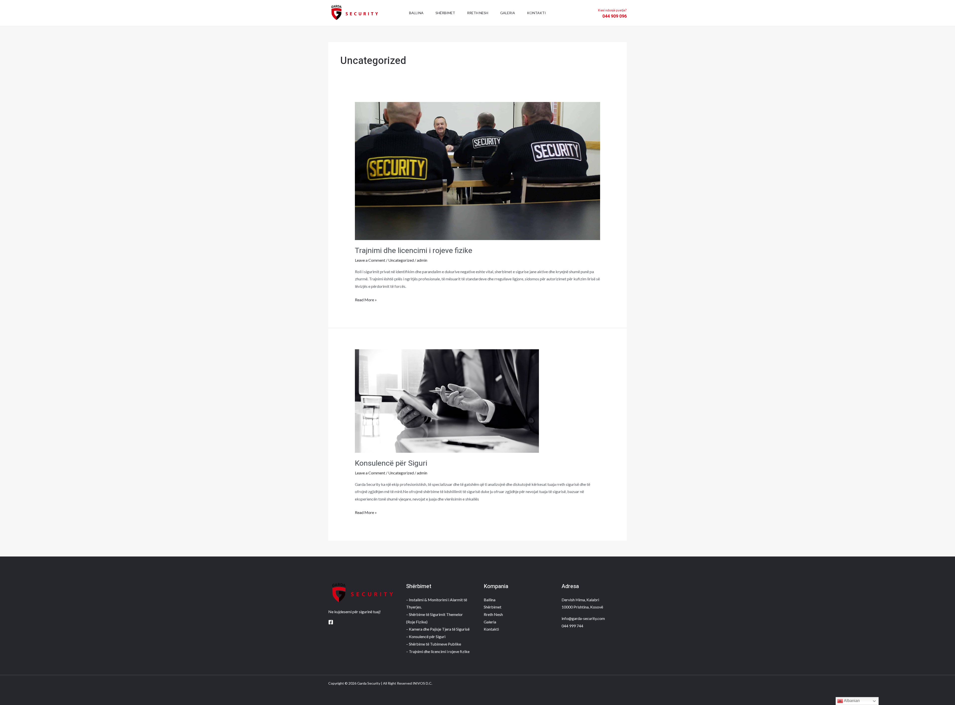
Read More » (366, 299)
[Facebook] (330, 622)
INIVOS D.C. (422, 683)
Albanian (851, 701)
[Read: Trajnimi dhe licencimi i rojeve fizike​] (477, 170)
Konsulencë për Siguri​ (391, 463)
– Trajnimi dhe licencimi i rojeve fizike (438, 651)
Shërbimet (445, 13)
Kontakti (536, 13)
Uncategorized (401, 260)
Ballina (416, 13)
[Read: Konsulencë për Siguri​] (447, 400)
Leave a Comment (370, 260)
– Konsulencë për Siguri (425, 636)
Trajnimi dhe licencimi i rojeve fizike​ (413, 250)
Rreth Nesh (477, 13)
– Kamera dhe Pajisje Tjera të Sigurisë (438, 629)
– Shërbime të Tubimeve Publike (433, 644)
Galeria (507, 13)
